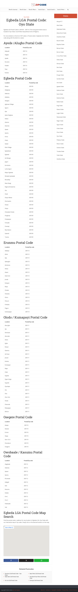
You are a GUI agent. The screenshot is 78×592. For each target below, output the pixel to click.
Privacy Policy (65, 590)
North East (23, 9)
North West (32, 9)
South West (60, 9)
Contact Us (48, 590)
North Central (13, 9)
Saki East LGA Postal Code (12, 576)
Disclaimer (59, 590)
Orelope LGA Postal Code (36, 580)
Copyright (53, 590)
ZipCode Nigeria (16, 590)
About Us (43, 590)
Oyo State (26, 17)
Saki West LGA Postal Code (37, 573)
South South (51, 9)
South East (41, 9)
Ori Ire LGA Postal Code (11, 580)
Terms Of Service (73, 590)
